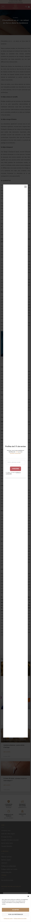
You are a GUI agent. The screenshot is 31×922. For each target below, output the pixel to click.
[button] (28, 896)
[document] (15, 461)
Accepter (15, 909)
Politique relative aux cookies (20, 918)
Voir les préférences (15, 914)
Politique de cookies (8, 918)
